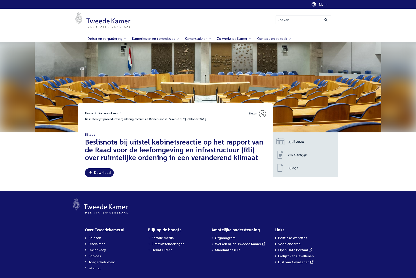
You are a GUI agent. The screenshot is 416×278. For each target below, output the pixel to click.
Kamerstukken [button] (196, 38)
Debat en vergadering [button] (105, 38)
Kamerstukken (108, 113)
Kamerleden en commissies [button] (154, 38)
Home (89, 113)
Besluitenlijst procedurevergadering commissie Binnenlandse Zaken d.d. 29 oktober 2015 (145, 119)
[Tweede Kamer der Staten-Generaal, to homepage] (102, 20)
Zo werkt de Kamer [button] (232, 38)
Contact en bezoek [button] (272, 38)
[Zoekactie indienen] (326, 20)
